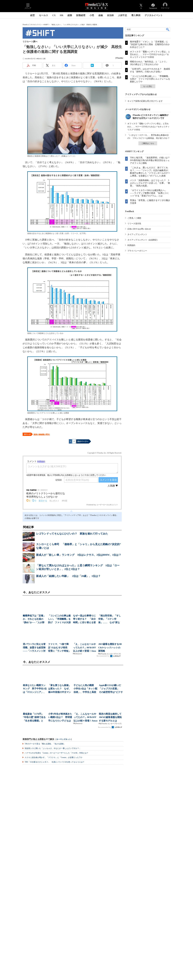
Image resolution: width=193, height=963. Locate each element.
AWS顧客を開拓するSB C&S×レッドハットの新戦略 (110, 647)
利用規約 (131, 245)
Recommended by (103, 656)
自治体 (110, 15)
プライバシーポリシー (137, 251)
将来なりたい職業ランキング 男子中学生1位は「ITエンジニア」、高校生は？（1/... (35, 689)
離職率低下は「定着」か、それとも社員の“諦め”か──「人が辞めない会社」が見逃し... (34, 619)
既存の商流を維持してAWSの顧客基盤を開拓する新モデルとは (110, 717)
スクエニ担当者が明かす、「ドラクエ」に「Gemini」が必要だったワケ (53, 757)
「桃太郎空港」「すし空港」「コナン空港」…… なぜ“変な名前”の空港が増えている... (109, 619)
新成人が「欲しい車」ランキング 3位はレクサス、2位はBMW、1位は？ (78, 554)
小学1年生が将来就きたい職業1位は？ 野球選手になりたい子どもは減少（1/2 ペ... (60, 717)
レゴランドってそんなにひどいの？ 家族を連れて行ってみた (72, 533)
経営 (32, 15)
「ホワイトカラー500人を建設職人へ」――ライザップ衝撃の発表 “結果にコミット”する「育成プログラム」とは (149, 193)
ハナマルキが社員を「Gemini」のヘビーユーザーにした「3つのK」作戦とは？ (56, 753)
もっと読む (147, 86)
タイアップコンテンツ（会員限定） (143, 240)
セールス (43, 15)
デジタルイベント (154, 15)
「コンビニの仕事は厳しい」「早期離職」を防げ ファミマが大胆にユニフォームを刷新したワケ (150, 79)
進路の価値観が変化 (41, 434)
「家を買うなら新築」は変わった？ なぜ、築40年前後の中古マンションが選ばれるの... (59, 689)
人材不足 (122, 15)
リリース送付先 (134, 223)
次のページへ (82, 441)
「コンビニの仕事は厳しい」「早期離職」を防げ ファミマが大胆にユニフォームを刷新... (59, 619)
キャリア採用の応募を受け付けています (145, 101)
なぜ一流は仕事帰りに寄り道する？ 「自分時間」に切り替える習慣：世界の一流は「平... (84, 619)
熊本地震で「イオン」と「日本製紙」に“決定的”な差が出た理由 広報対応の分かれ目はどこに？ (150, 44)
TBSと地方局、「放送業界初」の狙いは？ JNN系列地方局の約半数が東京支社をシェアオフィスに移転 (151, 160)
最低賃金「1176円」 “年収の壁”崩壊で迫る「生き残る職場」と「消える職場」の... (34, 717)
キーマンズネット (63, 739)
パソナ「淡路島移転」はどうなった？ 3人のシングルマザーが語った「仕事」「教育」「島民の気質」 (150, 183)
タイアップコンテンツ (137, 234)
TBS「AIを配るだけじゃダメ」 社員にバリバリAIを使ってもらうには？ (54, 762)
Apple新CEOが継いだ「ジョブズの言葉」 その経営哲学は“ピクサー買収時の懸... (111, 689)
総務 (70, 15)
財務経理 (80, 15)
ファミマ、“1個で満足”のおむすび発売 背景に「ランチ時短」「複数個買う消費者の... (59, 648)
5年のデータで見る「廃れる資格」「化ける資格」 (45, 744)
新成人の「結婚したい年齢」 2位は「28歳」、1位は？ (68, 576)
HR (61, 15)
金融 (100, 15)
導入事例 (135, 15)
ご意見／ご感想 (134, 218)
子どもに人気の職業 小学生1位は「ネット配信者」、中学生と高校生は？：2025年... (85, 689)
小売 (92, 15)
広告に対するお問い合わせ (139, 229)
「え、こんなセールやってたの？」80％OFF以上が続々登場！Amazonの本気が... (84, 648)
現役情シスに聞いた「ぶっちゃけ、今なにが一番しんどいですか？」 (53, 748)
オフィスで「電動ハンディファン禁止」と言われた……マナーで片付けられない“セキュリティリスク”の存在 (150, 54)
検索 (168, 29)
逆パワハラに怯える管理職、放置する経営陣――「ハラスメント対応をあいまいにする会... (34, 648)
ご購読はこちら (147, 143)
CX (54, 15)
